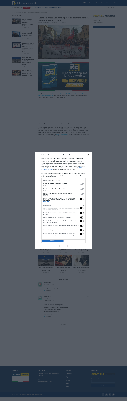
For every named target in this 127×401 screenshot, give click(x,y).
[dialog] (63, 200)
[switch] (82, 184)
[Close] (89, 155)
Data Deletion (55, 246)
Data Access (63, 246)
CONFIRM (53, 240)
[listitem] (63, 180)
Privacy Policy (72, 246)
